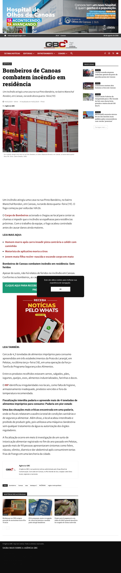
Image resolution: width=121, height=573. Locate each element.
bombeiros (12, 485)
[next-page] (7, 528)
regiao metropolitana (54, 485)
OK (60, 289)
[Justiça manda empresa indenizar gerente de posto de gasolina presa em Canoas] (88, 73)
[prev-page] (4, 528)
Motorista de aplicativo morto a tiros (26, 251)
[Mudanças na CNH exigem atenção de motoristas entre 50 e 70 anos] (14, 507)
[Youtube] (117, 53)
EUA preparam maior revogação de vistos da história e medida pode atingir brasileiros (40, 520)
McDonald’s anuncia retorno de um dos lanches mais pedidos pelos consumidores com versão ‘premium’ (106, 117)
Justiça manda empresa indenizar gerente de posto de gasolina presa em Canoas (106, 74)
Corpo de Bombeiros (16, 215)
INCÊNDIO (42, 485)
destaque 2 (33, 485)
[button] (71, 53)
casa (26, 485)
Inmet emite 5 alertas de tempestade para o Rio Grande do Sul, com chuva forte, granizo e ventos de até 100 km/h (106, 101)
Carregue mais (100, 127)
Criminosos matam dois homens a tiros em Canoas (105, 86)
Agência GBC (10, 106)
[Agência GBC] (11, 470)
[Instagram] (109, 53)
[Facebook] (105, 53)
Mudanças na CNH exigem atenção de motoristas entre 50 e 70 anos (14, 520)
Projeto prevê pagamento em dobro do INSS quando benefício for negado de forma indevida (66, 520)
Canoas (20, 485)
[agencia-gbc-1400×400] (60, 32)
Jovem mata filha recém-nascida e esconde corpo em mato (39, 256)
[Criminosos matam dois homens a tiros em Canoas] (88, 86)
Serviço (7, 64)
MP (7, 385)
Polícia (98, 83)
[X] (113, 53)
